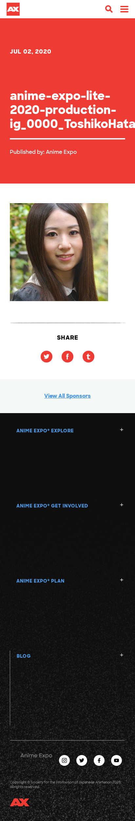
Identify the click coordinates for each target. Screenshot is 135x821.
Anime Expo (61, 152)
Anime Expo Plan (40, 581)
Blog (24, 656)
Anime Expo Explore (45, 431)
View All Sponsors (67, 396)
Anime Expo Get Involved (52, 506)
